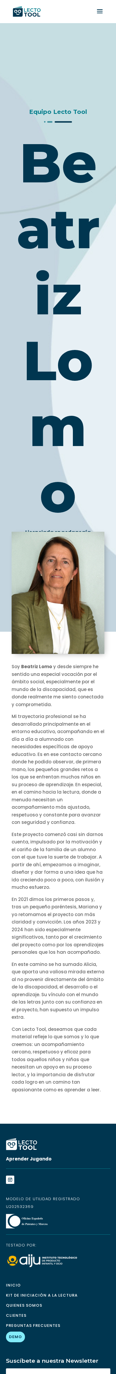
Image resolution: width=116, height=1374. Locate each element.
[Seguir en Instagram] (10, 1180)
